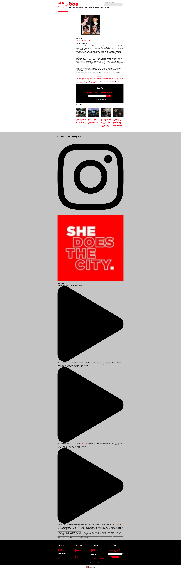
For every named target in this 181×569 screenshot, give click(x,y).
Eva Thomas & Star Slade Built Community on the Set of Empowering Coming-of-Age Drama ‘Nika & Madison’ (106, 124)
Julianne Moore (90, 79)
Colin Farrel (81, 78)
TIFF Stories (108, 81)
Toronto (113, 81)
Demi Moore (98, 78)
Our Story (60, 548)
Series (74, 7)
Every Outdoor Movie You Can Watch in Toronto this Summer (93, 121)
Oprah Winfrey (79, 81)
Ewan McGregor (105, 78)
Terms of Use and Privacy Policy (97, 558)
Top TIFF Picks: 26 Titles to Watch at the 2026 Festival (81, 121)
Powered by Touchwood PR (90, 563)
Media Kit (60, 555)
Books (86, 7)
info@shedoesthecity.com (96, 557)
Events (102, 7)
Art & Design (91, 7)
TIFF (105, 81)
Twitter (93, 548)
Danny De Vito (92, 78)
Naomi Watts (104, 79)
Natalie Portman (110, 79)
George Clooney (115, 78)
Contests (97, 7)
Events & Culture (79, 38)
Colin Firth (86, 78)
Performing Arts (79, 7)
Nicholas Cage (118, 79)
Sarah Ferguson (99, 81)
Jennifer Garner (83, 79)
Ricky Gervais (93, 81)
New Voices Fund (61, 550)
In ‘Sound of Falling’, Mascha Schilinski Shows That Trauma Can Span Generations (118, 122)
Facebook (93, 549)
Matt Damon (97, 79)
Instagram (93, 550)
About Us (107, 7)
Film (70, 7)
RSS (92, 551)
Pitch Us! (60, 549)
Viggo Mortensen (92, 82)
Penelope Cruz (86, 81)
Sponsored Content (62, 557)
